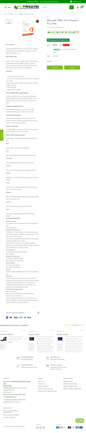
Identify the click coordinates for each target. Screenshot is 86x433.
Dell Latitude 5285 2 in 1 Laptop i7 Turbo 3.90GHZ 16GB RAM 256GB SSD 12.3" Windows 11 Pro (3, 346)
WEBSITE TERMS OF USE (70, 386)
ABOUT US (41, 381)
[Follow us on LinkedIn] (44, 427)
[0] (81, 7)
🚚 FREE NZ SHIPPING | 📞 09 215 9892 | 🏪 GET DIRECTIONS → (43, 1)
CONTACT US (41, 384)
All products (10, 14)
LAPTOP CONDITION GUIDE (45, 389)
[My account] (78, 7)
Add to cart (55, 67)
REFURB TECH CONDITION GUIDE (47, 391)
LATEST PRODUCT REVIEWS (11, 415)
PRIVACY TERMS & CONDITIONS (72, 389)
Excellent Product (6, 334)
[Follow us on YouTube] (40, 427)
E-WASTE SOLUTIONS (9, 417)
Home (4, 14)
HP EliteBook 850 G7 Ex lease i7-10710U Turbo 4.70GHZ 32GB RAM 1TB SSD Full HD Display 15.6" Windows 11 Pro (31, 346)
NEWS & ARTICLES (43, 386)
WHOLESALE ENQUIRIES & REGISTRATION (10, 411)
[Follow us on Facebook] (37, 427)
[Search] (71, 7)
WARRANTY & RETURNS (70, 384)
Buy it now (72, 67)
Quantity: (49, 61)
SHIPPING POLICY (68, 381)
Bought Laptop (33, 334)
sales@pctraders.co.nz (10, 396)
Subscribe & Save (77, 1)
